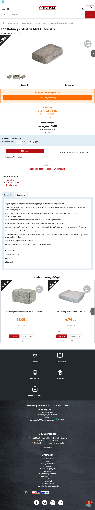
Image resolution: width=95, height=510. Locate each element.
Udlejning (47, 471)
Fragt (47, 461)
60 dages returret (12, 182)
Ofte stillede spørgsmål (47, 469)
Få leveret (14, 336)
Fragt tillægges (22, 326)
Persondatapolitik (47, 484)
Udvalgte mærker (47, 476)
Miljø (47, 479)
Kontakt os (47, 417)
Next (92, 311)
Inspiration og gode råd (47, 474)
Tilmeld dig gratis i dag (47, 98)
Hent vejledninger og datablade (47, 486)
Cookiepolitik (47, 481)
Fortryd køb (47, 466)
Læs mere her (47, 447)
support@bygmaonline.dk (47, 415)
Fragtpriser (10, 180)
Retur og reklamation (47, 464)
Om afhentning (11, 185)
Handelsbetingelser (47, 459)
